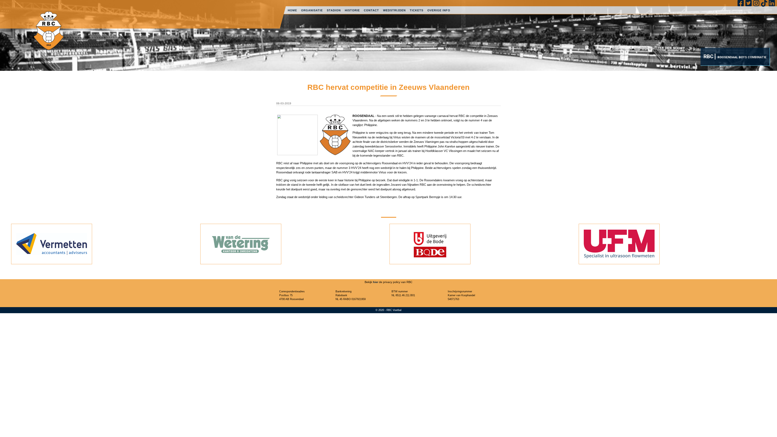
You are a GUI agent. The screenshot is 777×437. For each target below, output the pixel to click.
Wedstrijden (394, 10)
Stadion (334, 10)
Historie (352, 10)
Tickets (416, 10)
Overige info (438, 10)
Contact (371, 10)
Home (292, 10)
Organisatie (312, 10)
